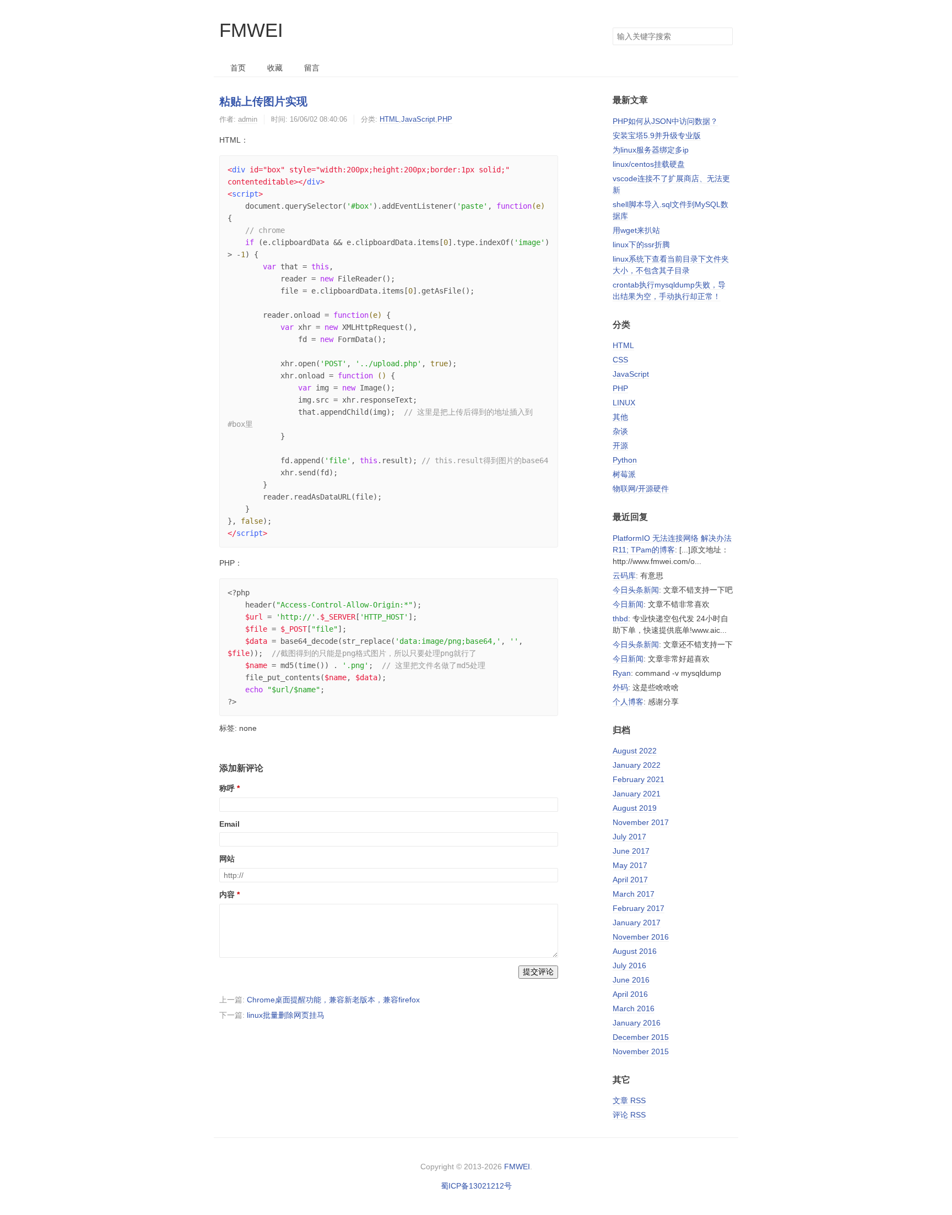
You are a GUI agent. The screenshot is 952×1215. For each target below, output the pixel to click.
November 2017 (641, 822)
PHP (444, 119)
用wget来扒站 (636, 230)
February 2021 (638, 779)
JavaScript (418, 119)
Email (229, 824)
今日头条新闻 (636, 589)
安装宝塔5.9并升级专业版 (657, 135)
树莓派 (624, 474)
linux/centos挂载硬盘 (649, 164)
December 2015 (641, 1037)
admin (247, 119)
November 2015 (641, 1051)
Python (625, 459)
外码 (620, 687)
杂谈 (620, 431)
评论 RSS (629, 1114)
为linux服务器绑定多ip (651, 149)
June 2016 (631, 979)
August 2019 (635, 808)
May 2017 (630, 865)
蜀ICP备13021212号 (476, 1185)
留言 (312, 67)
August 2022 (635, 750)
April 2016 (630, 994)
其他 (620, 417)
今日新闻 (628, 604)
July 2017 (629, 836)
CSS (620, 359)
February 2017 (638, 908)
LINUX (624, 402)
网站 (227, 858)
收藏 (275, 67)
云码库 (624, 575)
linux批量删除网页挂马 (285, 1015)
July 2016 (629, 965)
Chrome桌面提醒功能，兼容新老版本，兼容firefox (333, 999)
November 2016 (641, 936)
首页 (238, 67)
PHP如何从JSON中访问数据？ (665, 121)
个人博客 (628, 701)
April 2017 (630, 879)
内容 (227, 894)
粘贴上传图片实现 (263, 101)
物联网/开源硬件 (641, 488)
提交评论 (538, 971)
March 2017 (633, 893)
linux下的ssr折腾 (641, 244)
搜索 (724, 36)
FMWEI (251, 30)
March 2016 (633, 1008)
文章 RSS (629, 1100)
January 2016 (637, 1022)
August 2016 (635, 951)
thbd (620, 618)
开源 (620, 445)
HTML (389, 119)
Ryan (622, 673)
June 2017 (631, 851)
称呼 (227, 788)
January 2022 (637, 765)
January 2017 (637, 922)
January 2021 (637, 793)
